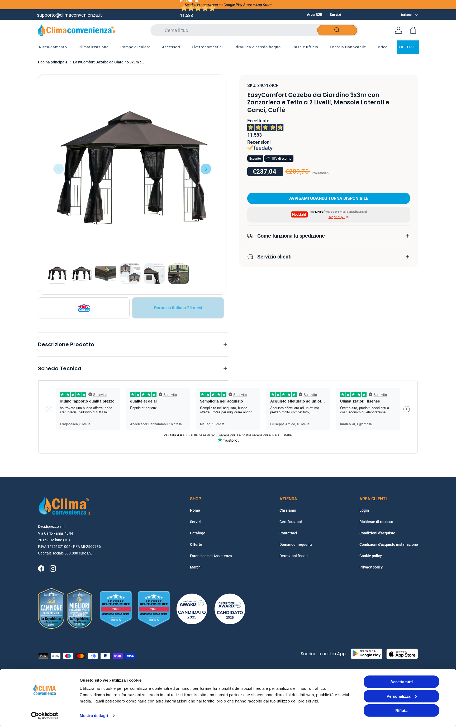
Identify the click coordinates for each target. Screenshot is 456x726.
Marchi (196, 567)
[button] (413, 30)
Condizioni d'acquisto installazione (388, 544)
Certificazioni (290, 522)
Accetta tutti (401, 681)
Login (364, 510)
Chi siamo (287, 510)
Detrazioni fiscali (293, 556)
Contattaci (288, 533)
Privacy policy (371, 567)
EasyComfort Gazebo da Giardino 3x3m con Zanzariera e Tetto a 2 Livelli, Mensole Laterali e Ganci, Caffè (108, 62)
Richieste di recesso (376, 522)
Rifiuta (401, 710)
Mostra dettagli (94, 715)
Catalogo (197, 533)
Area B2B (314, 14)
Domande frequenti (295, 544)
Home (195, 510)
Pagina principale (53, 62)
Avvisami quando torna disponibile (328, 198)
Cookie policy (370, 556)
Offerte (196, 544)
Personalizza (398, 696)
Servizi (335, 14)
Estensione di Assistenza (211, 556)
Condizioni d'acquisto (377, 533)
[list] (132, 169)
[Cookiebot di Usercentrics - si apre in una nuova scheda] (45, 716)
